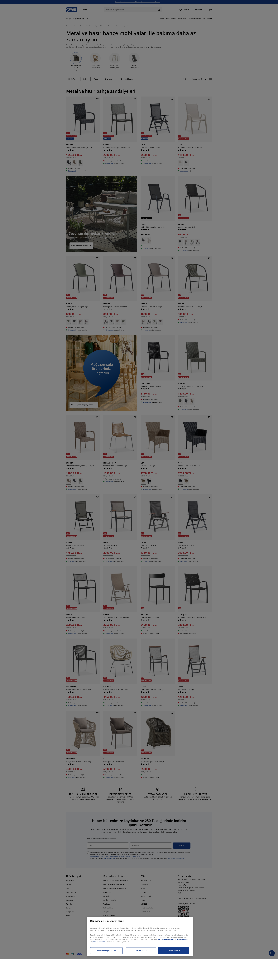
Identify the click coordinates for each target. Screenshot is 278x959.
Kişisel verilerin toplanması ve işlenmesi (173, 939)
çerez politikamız (98, 942)
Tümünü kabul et (173, 951)
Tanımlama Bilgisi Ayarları (106, 951)
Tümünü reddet (141, 951)
